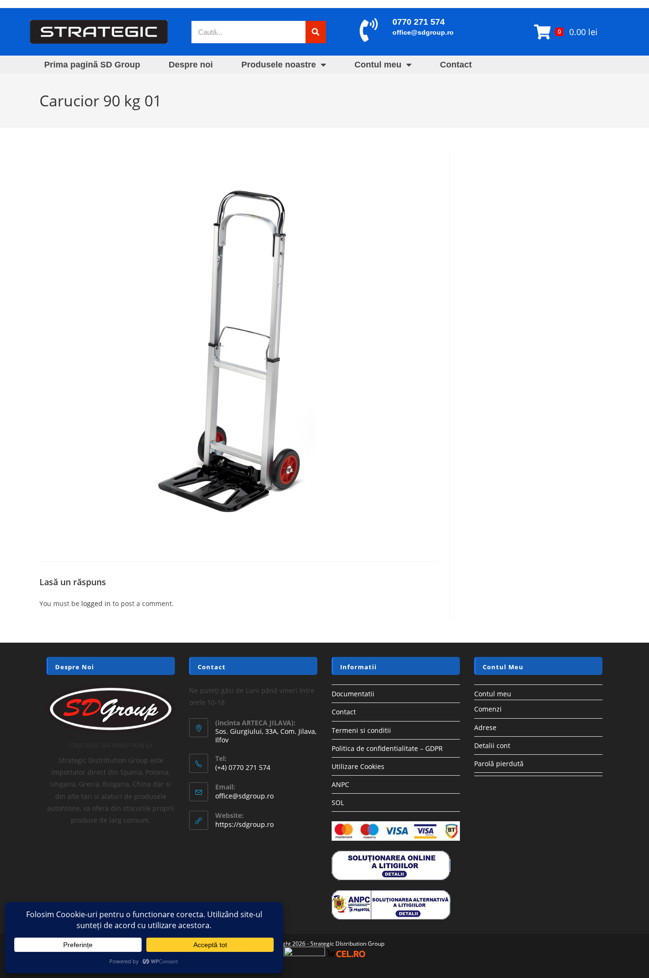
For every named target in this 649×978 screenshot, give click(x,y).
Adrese (485, 727)
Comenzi (488, 708)
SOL (338, 802)
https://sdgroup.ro (244, 824)
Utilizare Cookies (358, 766)
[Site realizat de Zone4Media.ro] (304, 954)
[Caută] (315, 32)
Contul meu (377, 64)
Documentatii (353, 693)
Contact (456, 64)
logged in (96, 603)
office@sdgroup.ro (423, 32)
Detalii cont (492, 745)
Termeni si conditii (361, 730)
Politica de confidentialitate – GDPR (387, 748)
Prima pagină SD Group (92, 64)
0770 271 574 (418, 22)
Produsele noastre (278, 64)
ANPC (340, 784)
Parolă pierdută (499, 763)
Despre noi (191, 64)
